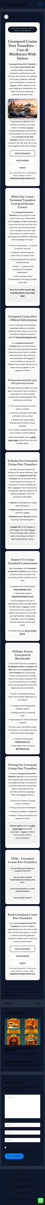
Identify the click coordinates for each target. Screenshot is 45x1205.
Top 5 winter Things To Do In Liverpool (19, 1048)
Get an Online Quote (22, 153)
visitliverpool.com (22, 742)
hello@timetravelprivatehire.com (22, 178)
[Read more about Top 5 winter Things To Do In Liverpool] (22, 1032)
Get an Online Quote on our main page (22, 293)
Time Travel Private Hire (15, 4)
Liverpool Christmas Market (19, 1061)
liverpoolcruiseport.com (26, 337)
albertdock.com (22, 749)
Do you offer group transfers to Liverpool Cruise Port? (22, 869)
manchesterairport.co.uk (22, 596)
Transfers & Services (21, 1180)
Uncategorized (25, 1053)
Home (21, 1174)
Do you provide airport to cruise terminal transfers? (22, 890)
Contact (21, 1192)
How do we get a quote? (22, 898)
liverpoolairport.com (22, 589)
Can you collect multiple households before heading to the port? (22, 879)
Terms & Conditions (21, 1186)
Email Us (22, 167)
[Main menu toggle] (40, 4)
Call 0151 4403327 (22, 160)
